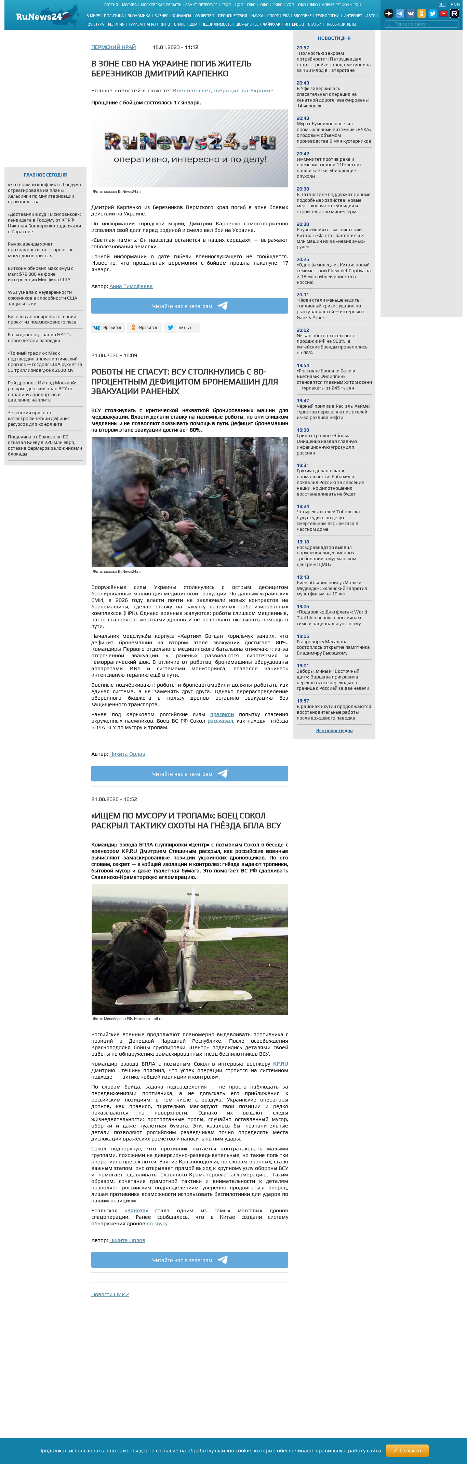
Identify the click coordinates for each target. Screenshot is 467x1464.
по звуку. (158, 1223)
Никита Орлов (127, 754)
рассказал (220, 720)
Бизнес (161, 16)
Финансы (181, 16)
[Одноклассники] (145, 324)
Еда (286, 16)
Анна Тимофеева (131, 286)
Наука (257, 16)
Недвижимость (216, 24)
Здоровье (302, 16)
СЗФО (226, 5)
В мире (93, 16)
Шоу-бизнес (247, 24)
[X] (182, 324)
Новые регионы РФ (340, 5)
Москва (129, 5)
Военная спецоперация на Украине (223, 90)
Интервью (294, 24)
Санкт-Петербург (201, 5)
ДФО (314, 5)
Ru (442, 4)
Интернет (353, 16)
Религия (116, 24)
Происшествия (232, 16)
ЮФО (263, 5)
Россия (111, 5)
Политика (114, 16)
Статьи (314, 24)
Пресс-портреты (340, 24)
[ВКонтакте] (107, 324)
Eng (455, 4)
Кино (165, 24)
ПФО (251, 5)
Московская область (161, 5)
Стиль (179, 24)
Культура (95, 24)
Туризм (136, 24)
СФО (302, 5)
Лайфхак (271, 24)
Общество (204, 16)
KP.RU (280, 1063)
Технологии (327, 16)
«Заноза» (136, 1210)
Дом (193, 24)
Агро (151, 24)
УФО (290, 5)
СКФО (277, 5)
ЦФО (239, 5)
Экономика (139, 16)
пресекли (222, 714)
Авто (370, 16)
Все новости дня (334, 730)
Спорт (273, 16)
